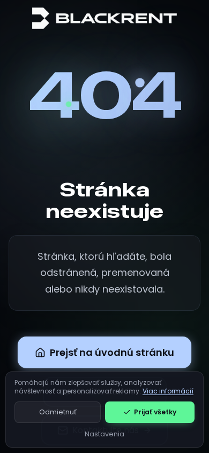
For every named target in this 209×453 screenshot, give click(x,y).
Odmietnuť (58, 412)
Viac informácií (168, 391)
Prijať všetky (155, 412)
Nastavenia (104, 434)
